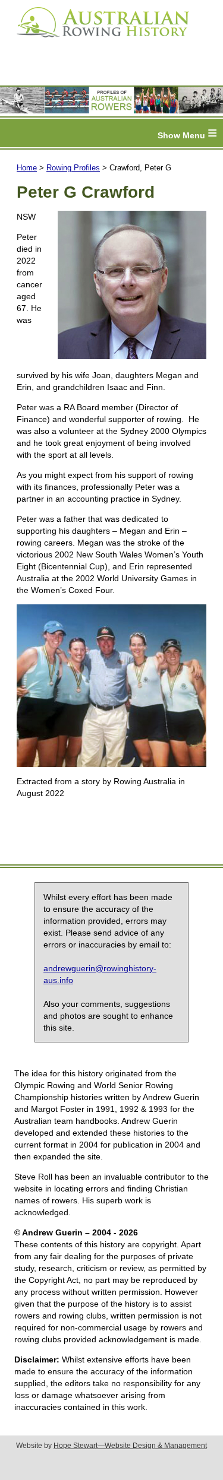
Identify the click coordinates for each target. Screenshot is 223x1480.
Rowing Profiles (73, 167)
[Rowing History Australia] (98, 41)
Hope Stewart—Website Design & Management (130, 1445)
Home (27, 167)
